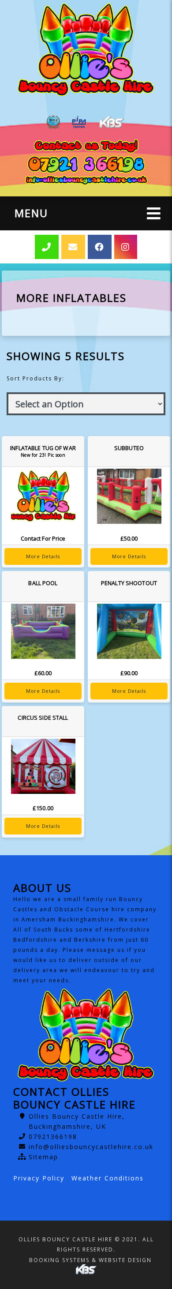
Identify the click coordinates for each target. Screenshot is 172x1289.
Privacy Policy (38, 1178)
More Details (43, 556)
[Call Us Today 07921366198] (86, 164)
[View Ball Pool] (43, 631)
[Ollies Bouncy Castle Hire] (86, 50)
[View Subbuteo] (129, 496)
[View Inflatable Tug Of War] (43, 496)
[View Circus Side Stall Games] (43, 766)
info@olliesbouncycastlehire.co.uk (91, 1146)
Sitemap (43, 1157)
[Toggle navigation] (153, 213)
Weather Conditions (107, 1178)
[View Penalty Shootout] (129, 631)
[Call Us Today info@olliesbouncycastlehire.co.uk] (86, 180)
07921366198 (53, 1136)
